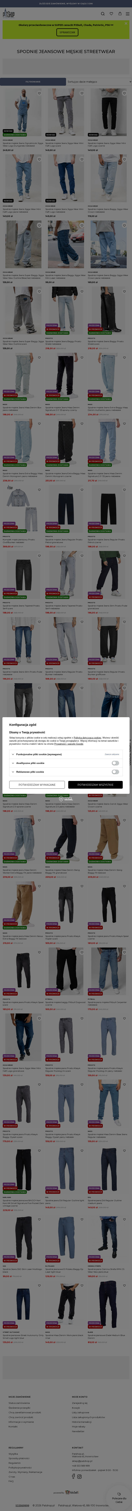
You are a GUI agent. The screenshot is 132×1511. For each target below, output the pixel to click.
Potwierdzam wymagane (37, 784)
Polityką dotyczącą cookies (87, 737)
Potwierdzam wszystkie (95, 784)
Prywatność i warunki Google (68, 744)
